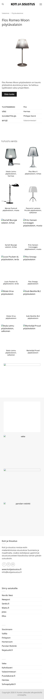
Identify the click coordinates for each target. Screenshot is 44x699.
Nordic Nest (7, 595)
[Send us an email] (13, 564)
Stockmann (7, 629)
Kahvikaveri (7, 667)
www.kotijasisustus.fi (11, 569)
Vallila (4, 633)
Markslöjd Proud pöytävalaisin (33, 351)
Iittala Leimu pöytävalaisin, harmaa (11, 173)
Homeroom (7, 641)
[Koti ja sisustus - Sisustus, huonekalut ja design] (23, 4)
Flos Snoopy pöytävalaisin (33, 282)
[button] (40, 4)
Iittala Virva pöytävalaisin (11, 317)
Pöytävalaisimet (17, 13)
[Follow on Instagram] (8, 564)
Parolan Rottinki (9, 646)
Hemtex (5, 680)
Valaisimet (5, 13)
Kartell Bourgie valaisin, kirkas (11, 246)
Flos (25, 107)
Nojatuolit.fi (7, 650)
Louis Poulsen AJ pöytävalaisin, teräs (11, 282)
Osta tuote (9, 94)
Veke (4, 663)
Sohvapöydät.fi (9, 684)
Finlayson (6, 637)
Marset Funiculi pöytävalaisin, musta (11, 209)
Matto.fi (5, 607)
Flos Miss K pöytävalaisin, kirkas (33, 172)
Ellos (4, 616)
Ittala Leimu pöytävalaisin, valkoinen (11, 352)
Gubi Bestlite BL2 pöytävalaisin (33, 317)
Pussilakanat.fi (8, 675)
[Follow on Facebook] (4, 564)
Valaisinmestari (9, 671)
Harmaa (26, 111)
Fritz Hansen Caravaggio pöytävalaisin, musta (33, 247)
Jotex (4, 611)
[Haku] (3, 4)
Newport (6, 599)
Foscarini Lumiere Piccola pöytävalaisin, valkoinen (33, 210)
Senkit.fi (5, 603)
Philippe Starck (29, 116)
